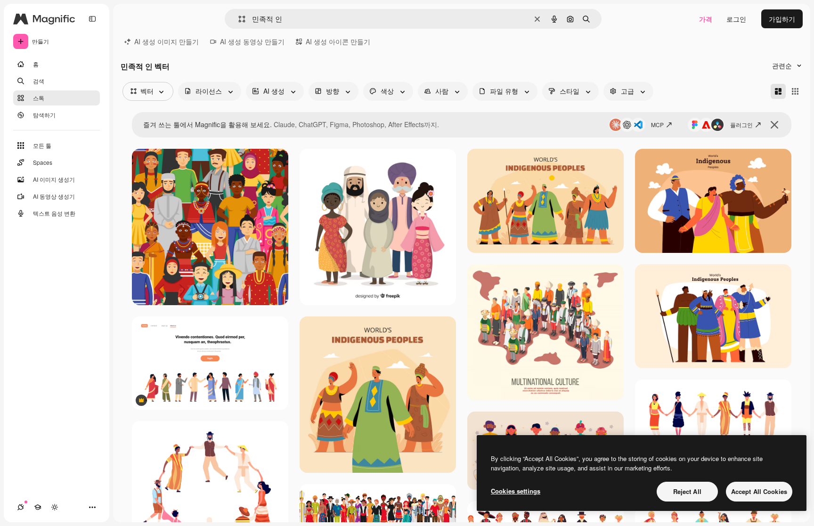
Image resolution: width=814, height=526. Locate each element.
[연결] (20, 507)
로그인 (736, 19)
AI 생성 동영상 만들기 (252, 41)
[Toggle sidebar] (92, 18)
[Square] (795, 91)
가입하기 (782, 19)
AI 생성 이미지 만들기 (166, 41)
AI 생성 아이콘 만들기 (338, 41)
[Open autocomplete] (238, 19)
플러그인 (741, 125)
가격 (705, 19)
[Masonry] (778, 91)
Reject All (687, 491)
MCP (657, 125)
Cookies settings (515, 490)
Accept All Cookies (759, 491)
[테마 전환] (54, 507)
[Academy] (37, 507)
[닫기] (774, 124)
